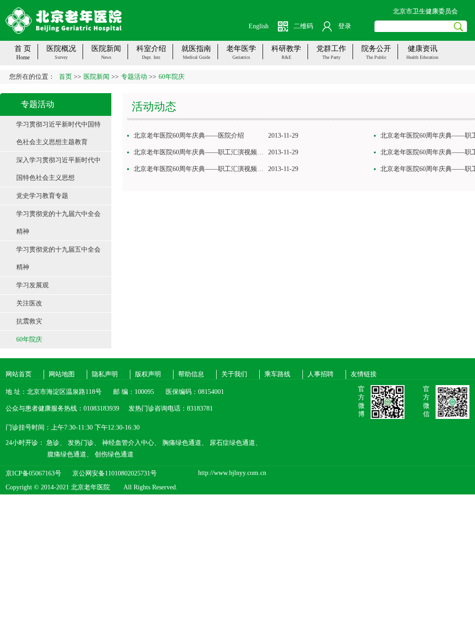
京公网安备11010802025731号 (114, 473)
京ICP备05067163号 (33, 473)
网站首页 (19, 374)
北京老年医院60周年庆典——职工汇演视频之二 (202, 168)
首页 (65, 76)
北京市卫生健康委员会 (425, 11)
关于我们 (234, 374)
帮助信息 (191, 374)
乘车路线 (277, 374)
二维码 (303, 26)
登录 (344, 26)
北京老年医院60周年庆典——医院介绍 (189, 135)
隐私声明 (105, 374)
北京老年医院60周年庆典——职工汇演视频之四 (202, 152)
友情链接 (364, 374)
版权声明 (148, 374)
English (259, 26)
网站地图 (62, 374)
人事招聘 (321, 374)
